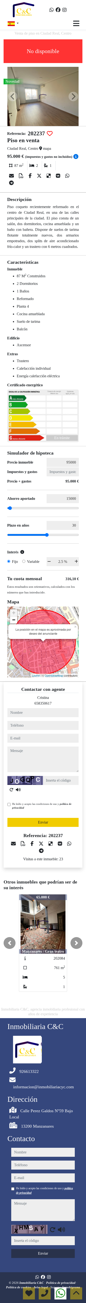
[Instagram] (64, 10)
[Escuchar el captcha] (18, 789)
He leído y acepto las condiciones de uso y (41, 805)
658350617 (43, 703)
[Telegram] (11, 183)
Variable (33, 562)
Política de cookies (19, 1287)
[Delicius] (49, 175)
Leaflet (36, 675)
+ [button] (13, 613)
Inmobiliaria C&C (31, 1283)
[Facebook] (58, 10)
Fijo (15, 562)
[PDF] (22, 175)
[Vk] (58, 175)
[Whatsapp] (51, 10)
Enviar (43, 822)
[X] (40, 175)
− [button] (13, 620)
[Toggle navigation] (76, 23)
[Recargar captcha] (11, 789)
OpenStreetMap (54, 675)
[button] (10, 943)
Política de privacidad (61, 1283)
